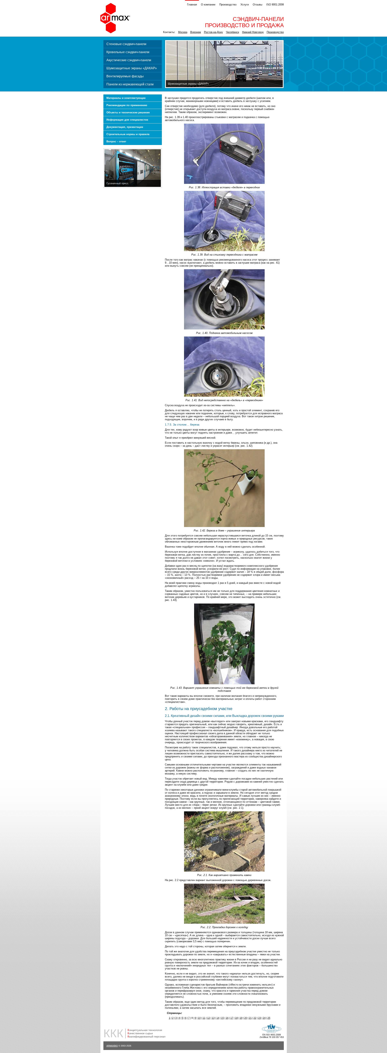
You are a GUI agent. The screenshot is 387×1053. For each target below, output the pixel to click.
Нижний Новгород (253, 32)
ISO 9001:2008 (275, 4)
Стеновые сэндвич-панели (126, 44)
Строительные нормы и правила (127, 134)
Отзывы (257, 4)
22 (255, 1018)
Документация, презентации (124, 126)
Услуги (244, 4)
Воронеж (195, 32)
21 (250, 1018)
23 (259, 1018)
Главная (192, 4)
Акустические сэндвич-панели (128, 60)
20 (245, 1018)
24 (264, 1018)
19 (241, 1018)
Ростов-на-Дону (213, 32)
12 (208, 1018)
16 (227, 1018)
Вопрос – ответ (116, 141)
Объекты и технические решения (128, 112)
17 (231, 1018)
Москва (182, 32)
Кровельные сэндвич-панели (127, 52)
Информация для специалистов (127, 119)
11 (204, 1018)
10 (199, 1018)
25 (268, 1018)
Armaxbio (112, 1046)
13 (213, 1018)
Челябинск (232, 32)
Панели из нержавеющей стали (130, 84)
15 (222, 1018)
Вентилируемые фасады (125, 76)
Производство (227, 4)
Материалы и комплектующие (126, 97)
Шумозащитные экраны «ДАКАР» (131, 68)
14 (217, 1018)
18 (236, 1018)
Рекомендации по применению (126, 105)
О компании (208, 4)
